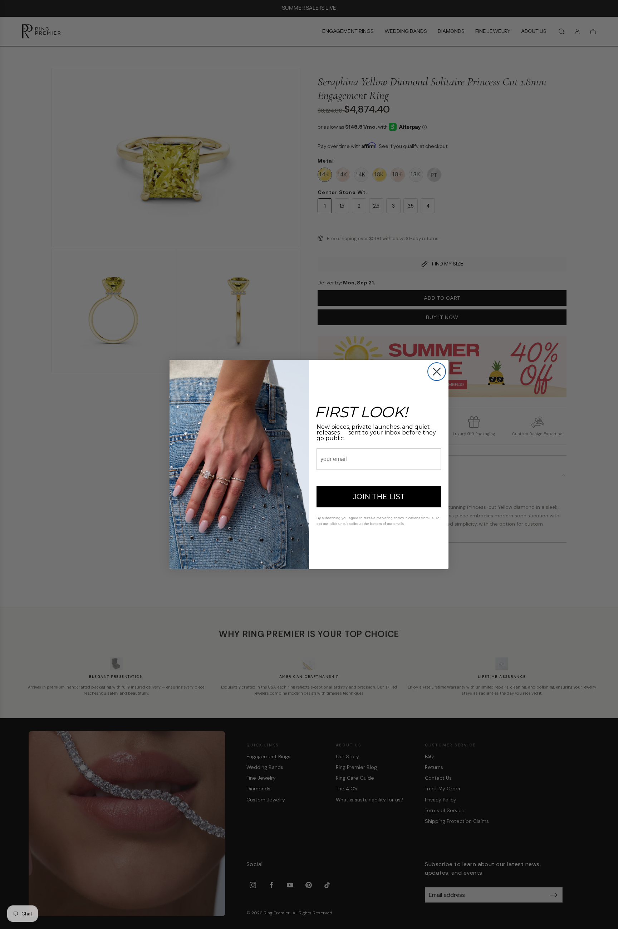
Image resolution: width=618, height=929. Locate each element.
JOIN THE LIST (379, 496)
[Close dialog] (437, 372)
